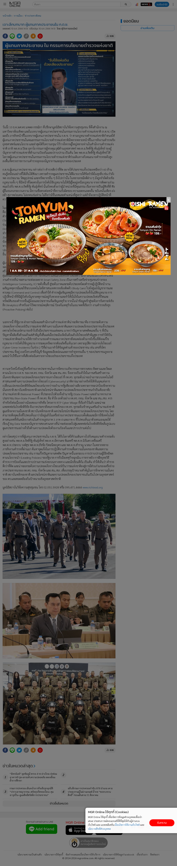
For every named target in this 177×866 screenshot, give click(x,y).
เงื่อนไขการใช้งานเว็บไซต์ (127, 824)
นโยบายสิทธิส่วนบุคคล (99, 828)
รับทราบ (162, 823)
